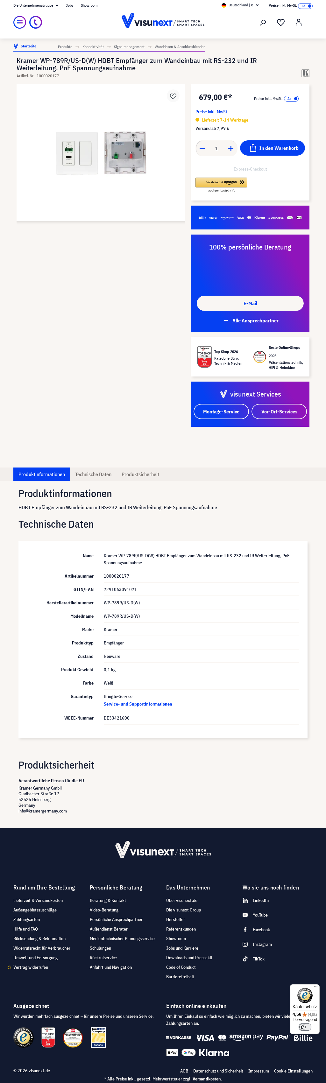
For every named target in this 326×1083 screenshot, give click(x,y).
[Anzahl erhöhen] (231, 148)
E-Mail (250, 303)
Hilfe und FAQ (25, 929)
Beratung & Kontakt (108, 900)
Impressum (258, 1071)
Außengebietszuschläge (35, 910)
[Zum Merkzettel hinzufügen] (173, 95)
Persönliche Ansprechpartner (116, 919)
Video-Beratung (104, 910)
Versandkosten (207, 1079)
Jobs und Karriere (182, 948)
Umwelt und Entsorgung (35, 957)
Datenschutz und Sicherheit (218, 1071)
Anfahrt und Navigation (111, 967)
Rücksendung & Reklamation (39, 938)
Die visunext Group (183, 910)
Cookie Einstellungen (293, 1071)
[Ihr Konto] (298, 22)
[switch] (305, 1027)
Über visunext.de (181, 900)
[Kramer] (305, 73)
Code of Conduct (181, 967)
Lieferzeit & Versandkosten (38, 900)
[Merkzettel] (281, 22)
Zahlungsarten (26, 919)
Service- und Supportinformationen (138, 704)
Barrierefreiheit (180, 977)
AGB (184, 1071)
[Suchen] (263, 22)
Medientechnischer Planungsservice (122, 938)
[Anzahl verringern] (202, 148)
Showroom (89, 5)
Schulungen (100, 948)
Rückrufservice (103, 957)
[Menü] (19, 22)
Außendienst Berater (109, 929)
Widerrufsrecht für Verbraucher (41, 948)
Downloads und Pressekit (189, 957)
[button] (221, 185)
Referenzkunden (181, 929)
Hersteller (175, 919)
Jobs (69, 5)
